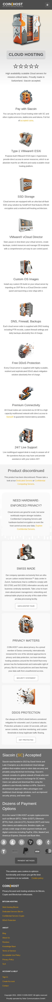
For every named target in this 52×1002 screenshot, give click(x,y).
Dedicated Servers (24, 481)
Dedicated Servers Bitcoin (12, 911)
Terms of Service (9, 951)
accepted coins (26, 121)
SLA (4, 964)
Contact (5, 986)
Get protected (26, 740)
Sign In (5, 977)
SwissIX (9, 417)
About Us (6, 938)
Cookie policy (37, 878)
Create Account (8, 981)
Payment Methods (26, 861)
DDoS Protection (9, 920)
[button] (47, 5)
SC (20, 755)
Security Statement (26, 678)
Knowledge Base (9, 946)
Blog (4, 933)
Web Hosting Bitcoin (10, 907)
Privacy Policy (8, 959)
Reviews (5, 942)
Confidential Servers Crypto (13, 916)
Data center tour (26, 606)
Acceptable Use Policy (11, 955)
